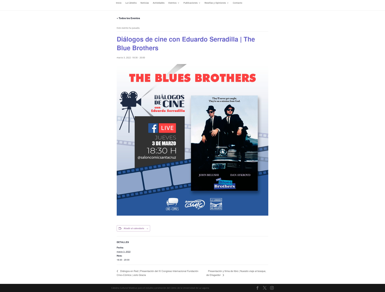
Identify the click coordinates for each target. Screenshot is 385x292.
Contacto (237, 3)
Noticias (144, 3)
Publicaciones (190, 3)
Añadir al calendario (134, 228)
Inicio (119, 3)
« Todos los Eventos (128, 18)
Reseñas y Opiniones (215, 3)
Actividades (159, 3)
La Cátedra (131, 3)
